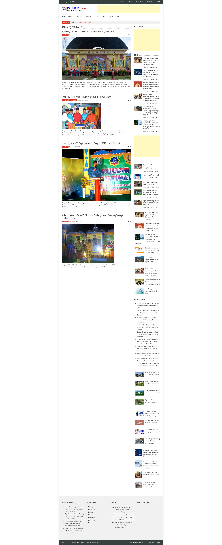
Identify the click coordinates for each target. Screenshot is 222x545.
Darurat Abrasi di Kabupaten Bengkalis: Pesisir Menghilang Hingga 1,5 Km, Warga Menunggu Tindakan (151, 111)
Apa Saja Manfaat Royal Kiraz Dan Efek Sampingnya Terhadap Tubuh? (124, 517)
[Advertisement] (128, 9)
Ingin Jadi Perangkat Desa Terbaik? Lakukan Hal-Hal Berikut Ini (151, 203)
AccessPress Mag (93, 542)
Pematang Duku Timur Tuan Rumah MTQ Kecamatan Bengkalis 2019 (88, 31)
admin (72, 35)
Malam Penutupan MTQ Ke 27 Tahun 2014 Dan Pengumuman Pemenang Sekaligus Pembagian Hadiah (93, 217)
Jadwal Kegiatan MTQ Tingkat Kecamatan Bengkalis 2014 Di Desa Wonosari (91, 143)
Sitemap (130, 1)
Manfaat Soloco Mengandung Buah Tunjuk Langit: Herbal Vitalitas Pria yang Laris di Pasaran (151, 97)
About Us (158, 1)
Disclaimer (149, 1)
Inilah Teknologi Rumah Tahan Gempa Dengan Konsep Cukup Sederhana (151, 192)
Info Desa (71, 16)
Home (63, 16)
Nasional (89, 16)
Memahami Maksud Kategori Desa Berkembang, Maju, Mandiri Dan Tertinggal (123, 509)
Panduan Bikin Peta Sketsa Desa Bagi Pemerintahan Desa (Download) (124, 525)
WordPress (82, 542)
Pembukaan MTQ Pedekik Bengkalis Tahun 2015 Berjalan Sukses (86, 96)
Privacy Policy (139, 1)
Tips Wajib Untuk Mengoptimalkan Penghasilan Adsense (149, 167)
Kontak (122, 1)
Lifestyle (111, 16)
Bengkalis (80, 16)
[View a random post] (157, 16)
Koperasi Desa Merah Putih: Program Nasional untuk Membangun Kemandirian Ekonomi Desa (151, 85)
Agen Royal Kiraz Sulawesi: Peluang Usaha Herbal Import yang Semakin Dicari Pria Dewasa (151, 73)
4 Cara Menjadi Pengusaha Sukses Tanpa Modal (151, 183)
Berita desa (73, 100)
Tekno (103, 16)
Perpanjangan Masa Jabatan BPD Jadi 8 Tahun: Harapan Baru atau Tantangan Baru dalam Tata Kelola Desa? (151, 125)
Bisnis (96, 16)
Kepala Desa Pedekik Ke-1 (151, 175)
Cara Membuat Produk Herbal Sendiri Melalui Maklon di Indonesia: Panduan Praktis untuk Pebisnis (147, 349)
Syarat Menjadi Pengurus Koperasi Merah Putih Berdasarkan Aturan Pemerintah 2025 (150, 61)
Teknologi (92, 520)
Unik (118, 16)
